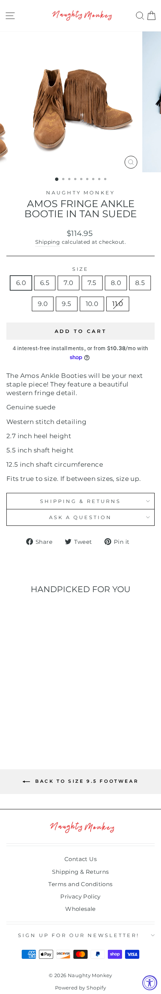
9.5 (66, 303)
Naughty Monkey (80, 193)
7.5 (92, 283)
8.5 (140, 283)
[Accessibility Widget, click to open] (149, 982)
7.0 (68, 283)
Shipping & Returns (80, 501)
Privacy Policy (80, 896)
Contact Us (80, 859)
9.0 (43, 303)
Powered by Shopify (80, 988)
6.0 (21, 283)
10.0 (92, 303)
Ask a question (80, 517)
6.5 (44, 283)
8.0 (116, 283)
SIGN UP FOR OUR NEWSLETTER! (78, 935)
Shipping (47, 242)
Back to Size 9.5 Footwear (86, 781)
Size (80, 269)
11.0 (117, 303)
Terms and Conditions (80, 884)
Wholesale (80, 908)
